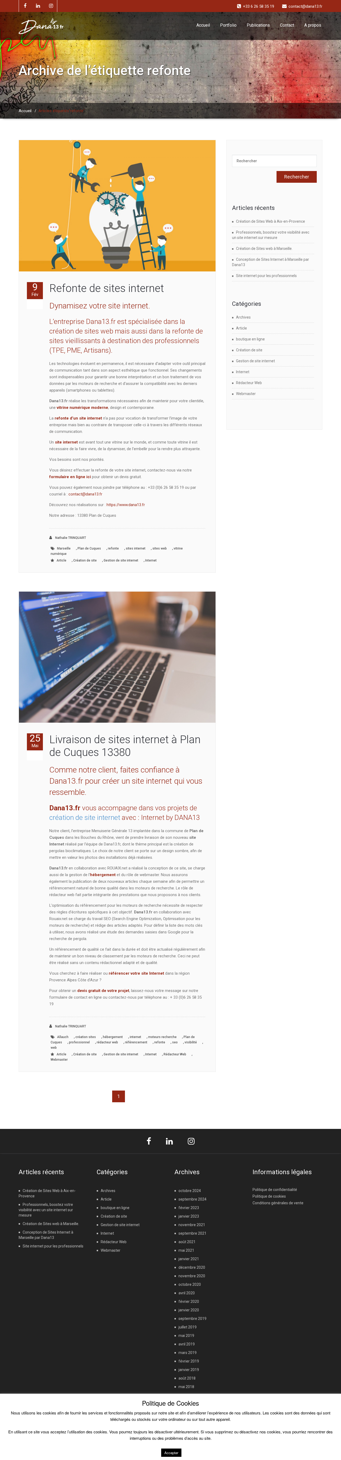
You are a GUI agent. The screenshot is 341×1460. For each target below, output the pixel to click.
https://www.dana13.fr (126, 504)
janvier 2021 (188, 1259)
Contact (287, 25)
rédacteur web (107, 1042)
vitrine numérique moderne (82, 407)
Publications (258, 25)
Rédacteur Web (175, 1054)
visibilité (191, 1042)
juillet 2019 (187, 1327)
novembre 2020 (191, 1276)
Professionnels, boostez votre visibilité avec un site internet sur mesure (46, 1209)
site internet (66, 442)
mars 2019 (187, 1353)
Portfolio (228, 25)
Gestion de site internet (121, 560)
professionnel (79, 1042)
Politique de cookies (269, 1196)
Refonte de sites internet (106, 288)
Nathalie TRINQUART (70, 538)
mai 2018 (186, 1387)
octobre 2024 (189, 1191)
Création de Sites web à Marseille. (264, 248)
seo (175, 1042)
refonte (113, 548)
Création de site (85, 560)
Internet (151, 560)
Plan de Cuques (89, 548)
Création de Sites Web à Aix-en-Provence (270, 221)
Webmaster (59, 1060)
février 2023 (188, 1208)
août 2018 (187, 1378)
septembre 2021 (192, 1233)
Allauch (62, 1037)
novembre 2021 (191, 1225)
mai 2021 (186, 1250)
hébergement (113, 1037)
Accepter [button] (171, 1452)
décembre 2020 (191, 1267)
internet (135, 1037)
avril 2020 (186, 1293)
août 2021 (187, 1242)
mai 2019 (186, 1335)
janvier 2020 (188, 1310)
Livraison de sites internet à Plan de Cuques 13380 (125, 746)
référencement (136, 1042)
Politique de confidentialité (275, 1189)
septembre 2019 (192, 1318)
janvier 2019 (188, 1370)
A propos (312, 25)
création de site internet (84, 817)
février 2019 (188, 1361)
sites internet (135, 548)
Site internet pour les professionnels (266, 276)
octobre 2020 (189, 1284)
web (54, 1048)
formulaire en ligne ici (70, 476)
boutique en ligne (250, 339)
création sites (85, 1037)
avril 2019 (186, 1344)
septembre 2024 (192, 1199)
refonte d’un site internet (78, 418)
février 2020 (188, 1301)
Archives (243, 317)
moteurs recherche (162, 1037)
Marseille (64, 548)
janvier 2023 (188, 1216)
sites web (159, 548)
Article (61, 560)
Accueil (203, 25)
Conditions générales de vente (278, 1203)
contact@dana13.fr (85, 494)
